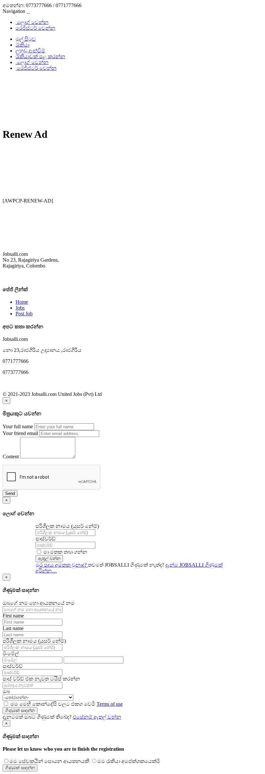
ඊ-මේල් (11, 653)
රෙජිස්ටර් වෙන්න (35, 28)
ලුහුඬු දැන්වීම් (30, 50)
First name (13, 615)
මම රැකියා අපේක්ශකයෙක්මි (128, 761)
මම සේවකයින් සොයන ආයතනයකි (49, 761)
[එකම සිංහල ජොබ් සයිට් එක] (28, 11)
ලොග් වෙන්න (32, 22)
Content (11, 456)
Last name (13, 628)
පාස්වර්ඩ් (46, 538)
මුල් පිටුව (26, 39)
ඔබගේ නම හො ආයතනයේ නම (39, 603)
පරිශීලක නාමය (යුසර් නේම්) (67, 526)
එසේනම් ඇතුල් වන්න (97, 717)
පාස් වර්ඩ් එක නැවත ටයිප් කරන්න (41, 678)
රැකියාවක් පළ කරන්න (40, 56)
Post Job (24, 313)
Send (10, 493)
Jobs (20, 308)
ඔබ (6, 691)
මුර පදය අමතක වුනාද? (62, 565)
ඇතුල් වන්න (49, 558)
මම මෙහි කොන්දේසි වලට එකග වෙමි (66, 704)
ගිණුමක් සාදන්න (20, 710)
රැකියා (22, 45)
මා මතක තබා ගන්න (64, 552)
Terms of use (110, 704)
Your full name (18, 426)
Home (22, 302)
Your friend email (20, 433)
